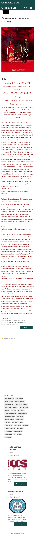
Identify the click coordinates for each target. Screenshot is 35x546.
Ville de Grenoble (15, 491)
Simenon (19, 434)
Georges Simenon (22, 413)
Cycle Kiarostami (24, 407)
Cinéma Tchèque (9, 404)
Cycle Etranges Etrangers (11, 407)
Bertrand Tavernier (19, 401)
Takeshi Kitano (4, 318)
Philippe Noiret (8, 431)
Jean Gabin (7, 422)
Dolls (3, 79)
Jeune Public (17, 425)
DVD (11, 318)
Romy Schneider (18, 431)
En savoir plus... (26, 327)
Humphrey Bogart (9, 419)
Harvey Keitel (20, 416)
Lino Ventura (20, 428)
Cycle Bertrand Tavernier (21, 404)
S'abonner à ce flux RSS (9, 338)
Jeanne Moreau (8, 425)
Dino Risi (13, 410)
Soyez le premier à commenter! (19, 322)
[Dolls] (17, 49)
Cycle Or (7, 410)
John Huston (26, 425)
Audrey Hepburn (9, 401)
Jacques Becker (20, 419)
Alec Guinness (19, 398)
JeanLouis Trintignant (17, 422)
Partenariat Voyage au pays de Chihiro (16, 320)
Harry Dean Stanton (10, 416)
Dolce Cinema (21, 410)
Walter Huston (8, 437)
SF (14, 434)
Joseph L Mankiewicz (10, 428)
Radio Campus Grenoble (14, 448)
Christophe (8, 322)
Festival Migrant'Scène (10, 413)
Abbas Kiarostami (9, 398)
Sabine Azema (8, 434)
